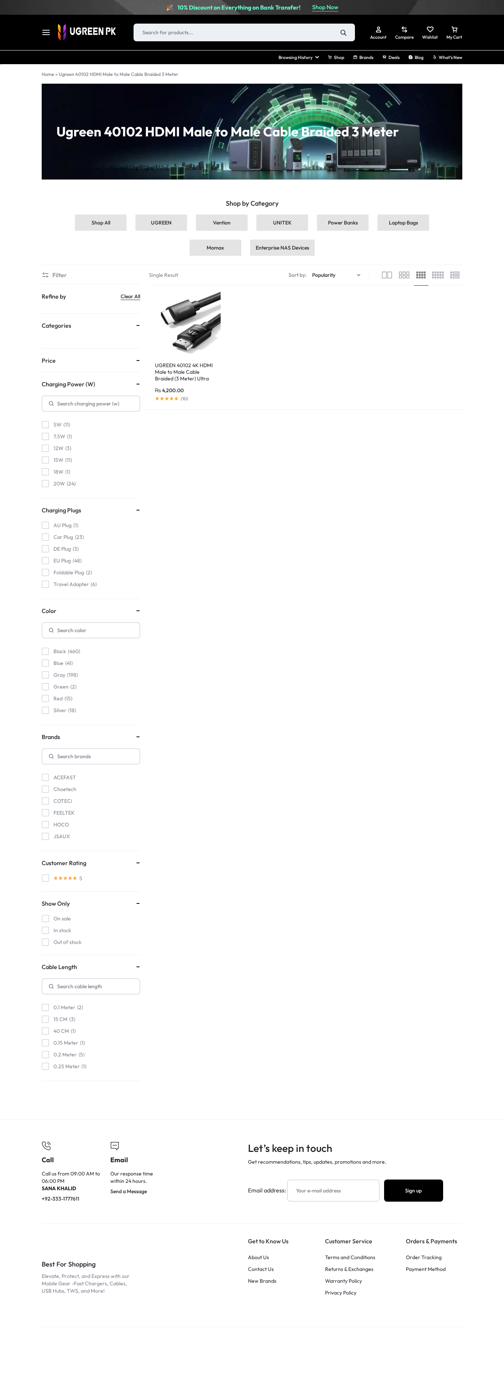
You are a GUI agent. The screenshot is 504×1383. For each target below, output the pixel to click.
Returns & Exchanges (349, 1269)
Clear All (130, 296)
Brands (366, 57)
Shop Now (325, 7)
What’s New (450, 57)
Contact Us (261, 1269)
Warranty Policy (343, 1281)
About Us (258, 1257)
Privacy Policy (340, 1293)
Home (48, 74)
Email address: (267, 1190)
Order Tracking (424, 1257)
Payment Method (426, 1269)
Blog (419, 57)
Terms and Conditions (350, 1257)
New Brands (262, 1281)
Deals (394, 57)
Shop (339, 57)
